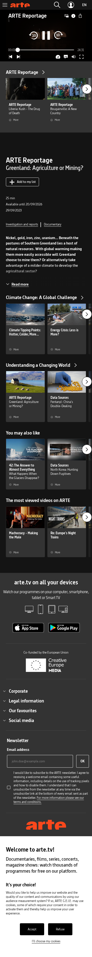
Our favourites (23, 710)
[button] (57, 5)
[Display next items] (87, 89)
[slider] (46, 49)
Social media (21, 720)
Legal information (26, 701)
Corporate (18, 691)
